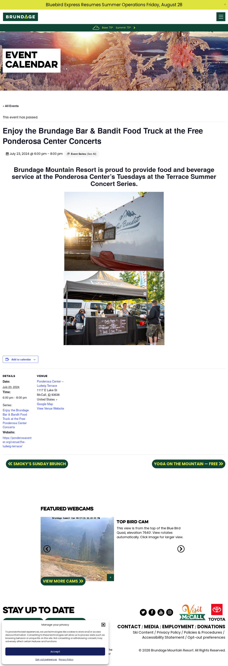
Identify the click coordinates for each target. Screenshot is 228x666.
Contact (129, 626)
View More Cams (60, 581)
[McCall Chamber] (192, 612)
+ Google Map (47, 401)
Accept (55, 651)
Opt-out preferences (46, 659)
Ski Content (143, 632)
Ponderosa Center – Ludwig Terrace (50, 383)
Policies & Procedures (203, 632)
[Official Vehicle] (216, 612)
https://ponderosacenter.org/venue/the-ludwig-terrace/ (17, 441)
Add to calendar (21, 359)
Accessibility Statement (163, 637)
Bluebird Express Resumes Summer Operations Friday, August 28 (114, 5)
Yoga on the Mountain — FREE (186, 464)
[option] (114, 549)
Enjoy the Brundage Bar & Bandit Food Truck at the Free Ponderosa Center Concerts (16, 418)
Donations (211, 626)
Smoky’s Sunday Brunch (39, 464)
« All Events (11, 106)
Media (151, 626)
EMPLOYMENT (178, 626)
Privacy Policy (66, 659)
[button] (103, 624)
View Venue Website (50, 408)
